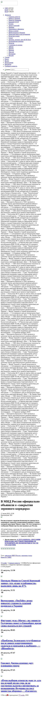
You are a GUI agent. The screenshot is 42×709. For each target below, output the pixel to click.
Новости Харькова (15, 20)
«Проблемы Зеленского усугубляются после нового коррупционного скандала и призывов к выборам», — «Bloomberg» (21, 644)
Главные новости (14, 17)
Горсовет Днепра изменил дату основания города (17, 664)
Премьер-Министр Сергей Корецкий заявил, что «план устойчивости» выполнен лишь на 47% (20, 583)
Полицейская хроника (16, 41)
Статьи (7, 57)
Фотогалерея (9, 62)
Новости (8, 15)
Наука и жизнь (13, 31)
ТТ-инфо (22, 695)
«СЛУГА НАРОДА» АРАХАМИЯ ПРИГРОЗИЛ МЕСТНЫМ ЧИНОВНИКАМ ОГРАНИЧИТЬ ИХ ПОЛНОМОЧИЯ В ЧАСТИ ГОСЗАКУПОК (22, 542)
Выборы (11, 27)
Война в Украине (14, 18)
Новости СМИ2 (6, 557)
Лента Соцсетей (14, 25)
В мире (11, 24)
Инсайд (11, 55)
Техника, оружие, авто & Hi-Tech (20, 39)
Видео (7, 61)
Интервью (12, 54)
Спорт (11, 38)
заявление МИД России (13, 555)
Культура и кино (14, 36)
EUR (6, 10)
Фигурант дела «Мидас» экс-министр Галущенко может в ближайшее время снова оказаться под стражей (21, 623)
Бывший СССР (14, 22)
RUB (6, 11)
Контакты (8, 64)
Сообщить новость (11, 66)
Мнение (11, 50)
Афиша (11, 47)
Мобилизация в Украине (17, 32)
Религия (11, 43)
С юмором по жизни (15, 45)
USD (6, 8)
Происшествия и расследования (19, 34)
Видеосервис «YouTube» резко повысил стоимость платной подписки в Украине (16, 603)
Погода (11, 48)
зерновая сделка (26, 555)
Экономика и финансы (16, 29)
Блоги (7, 59)
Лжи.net (11, 52)
